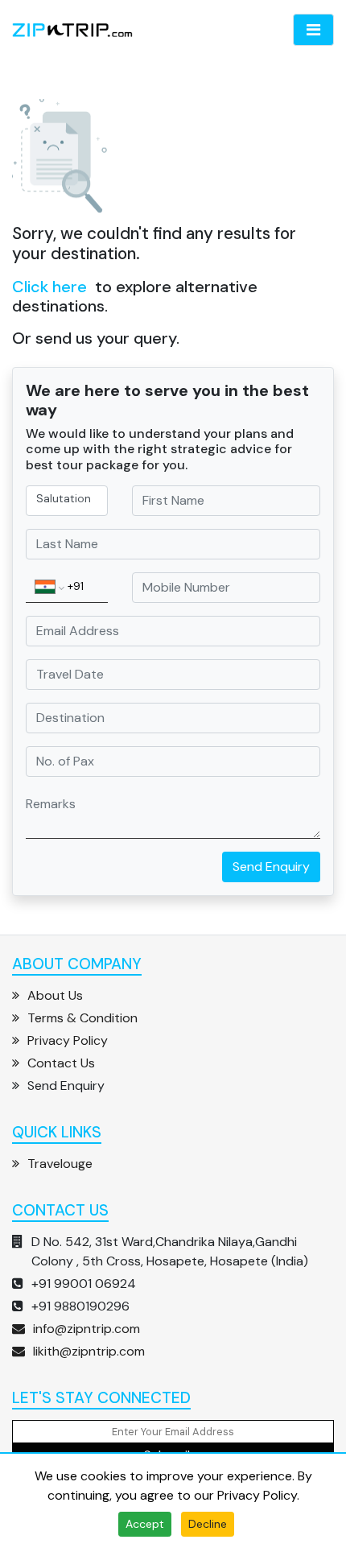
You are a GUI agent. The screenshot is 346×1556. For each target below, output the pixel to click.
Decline (207, 1524)
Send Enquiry (271, 866)
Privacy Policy (257, 1495)
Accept (145, 1524)
